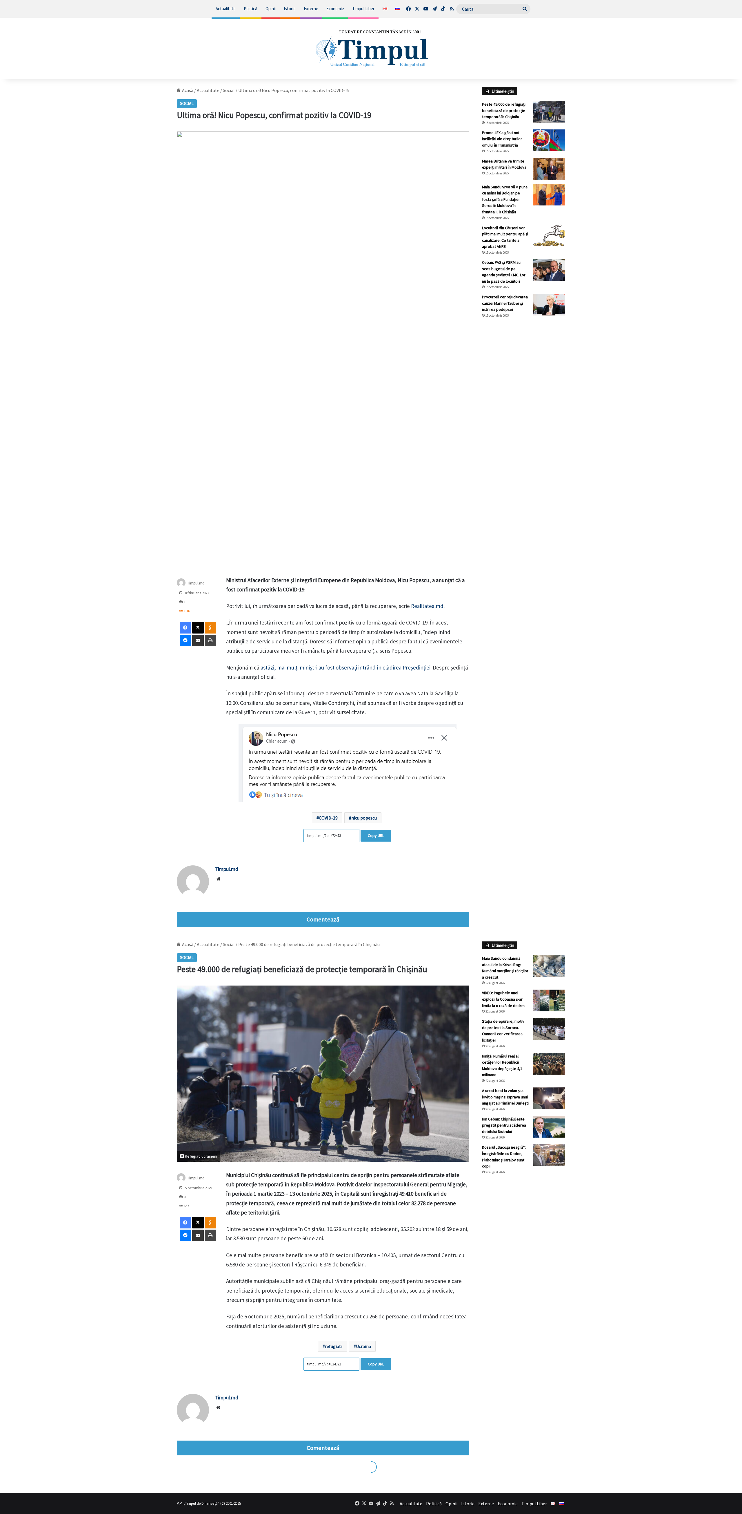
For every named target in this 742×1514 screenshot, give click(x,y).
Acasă (187, 90)
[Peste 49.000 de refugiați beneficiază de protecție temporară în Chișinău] (549, 112)
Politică (250, 8)
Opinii (270, 8)
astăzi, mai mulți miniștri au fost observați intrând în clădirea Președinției (345, 667)
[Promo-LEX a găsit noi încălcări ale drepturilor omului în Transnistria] (549, 140)
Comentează (323, 919)
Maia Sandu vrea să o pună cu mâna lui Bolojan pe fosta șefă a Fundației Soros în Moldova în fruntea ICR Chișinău (505, 199)
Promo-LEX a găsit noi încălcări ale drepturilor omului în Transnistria (502, 139)
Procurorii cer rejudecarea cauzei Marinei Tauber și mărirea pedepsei (505, 303)
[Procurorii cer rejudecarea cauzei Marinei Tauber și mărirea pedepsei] (549, 304)
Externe (311, 8)
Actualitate (226, 8)
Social (229, 90)
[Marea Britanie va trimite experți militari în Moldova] (549, 169)
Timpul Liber (363, 8)
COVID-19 (328, 818)
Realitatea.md (427, 605)
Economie (335, 8)
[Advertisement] (523, 420)
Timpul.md (195, 582)
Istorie (290, 8)
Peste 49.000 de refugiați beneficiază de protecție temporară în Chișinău (503, 110)
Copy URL (376, 835)
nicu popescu (364, 818)
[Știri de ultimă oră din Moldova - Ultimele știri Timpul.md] (371, 48)
